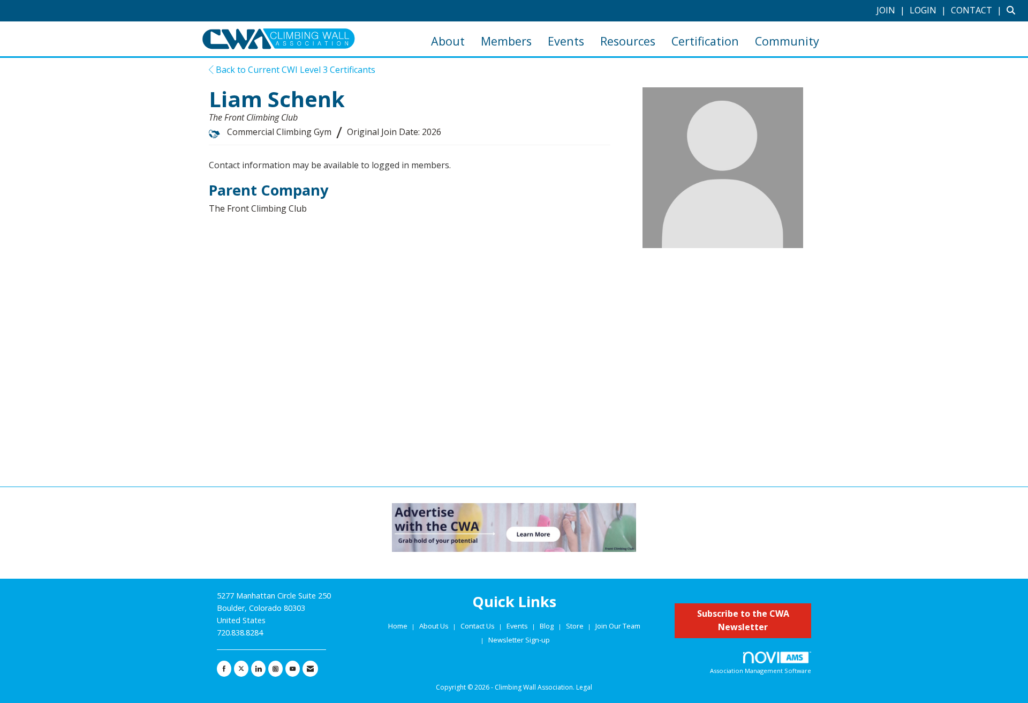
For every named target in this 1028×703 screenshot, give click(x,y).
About (448, 41)
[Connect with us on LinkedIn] (258, 669)
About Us (434, 626)
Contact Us (478, 626)
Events (566, 41)
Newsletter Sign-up (519, 640)
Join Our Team (617, 626)
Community (787, 41)
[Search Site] (1013, 10)
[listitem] (892, 10)
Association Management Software (760, 671)
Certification (705, 41)
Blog (547, 626)
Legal (584, 687)
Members (506, 41)
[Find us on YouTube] (292, 669)
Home (398, 626)
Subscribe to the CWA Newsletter (743, 620)
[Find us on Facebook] (224, 669)
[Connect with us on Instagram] (275, 669)
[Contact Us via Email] (310, 669)
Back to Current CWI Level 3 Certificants (294, 70)
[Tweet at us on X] (241, 669)
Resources (627, 41)
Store (575, 626)
